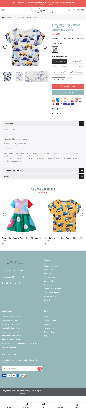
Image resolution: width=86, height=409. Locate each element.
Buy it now (68, 93)
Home (4, 17)
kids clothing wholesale (11, 332)
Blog (45, 336)
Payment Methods (51, 328)
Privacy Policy (49, 273)
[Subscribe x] (39, 369)
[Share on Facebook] (53, 114)
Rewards (47, 300)
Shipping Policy (49, 270)
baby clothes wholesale (11, 339)
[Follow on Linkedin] (15, 283)
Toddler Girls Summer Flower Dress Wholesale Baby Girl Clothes (28, 238)
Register (47, 317)
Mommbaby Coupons (52, 289)
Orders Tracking (50, 320)
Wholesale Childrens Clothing (13, 320)
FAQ (45, 304)
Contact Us (48, 285)
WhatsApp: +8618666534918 (13, 277)
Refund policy (49, 281)
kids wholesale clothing (11, 328)
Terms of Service (50, 277)
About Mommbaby (51, 266)
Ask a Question (58, 109)
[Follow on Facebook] (3, 283)
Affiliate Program (50, 296)
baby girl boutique (9, 347)
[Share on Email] (57, 114)
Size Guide (48, 324)
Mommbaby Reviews (52, 292)
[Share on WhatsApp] (61, 114)
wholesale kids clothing (11, 324)
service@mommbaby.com (12, 270)
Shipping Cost (49, 332)
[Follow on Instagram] (11, 283)
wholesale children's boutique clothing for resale (20, 343)
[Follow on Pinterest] (20, 283)
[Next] (45, 47)
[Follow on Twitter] (7, 283)
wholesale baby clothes (11, 317)
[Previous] (5, 47)
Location (41, 4)
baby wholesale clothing (11, 336)
